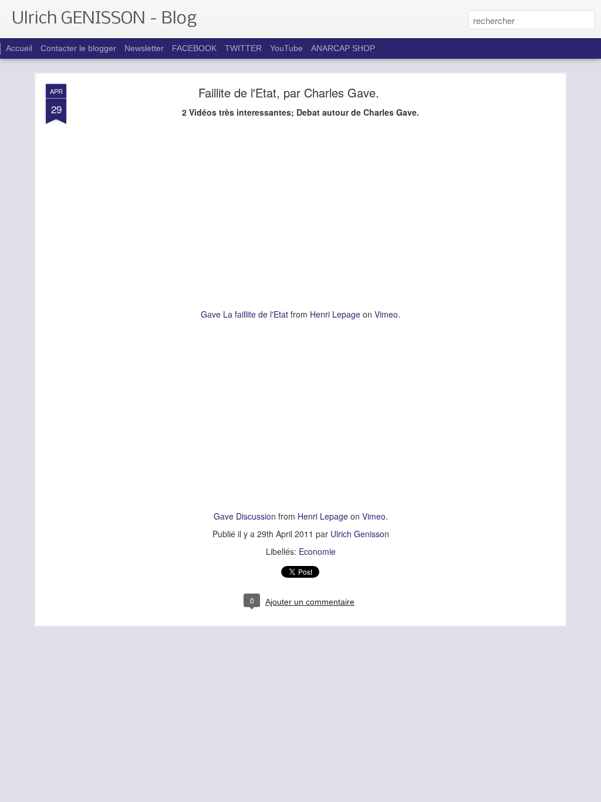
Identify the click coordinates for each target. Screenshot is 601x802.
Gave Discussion (245, 516)
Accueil (19, 48)
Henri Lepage (335, 314)
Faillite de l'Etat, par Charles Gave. (288, 92)
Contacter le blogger (78, 48)
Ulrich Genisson (359, 534)
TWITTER (243, 48)
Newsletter (145, 48)
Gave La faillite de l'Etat (244, 314)
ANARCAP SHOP (343, 48)
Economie (317, 551)
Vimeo (386, 314)
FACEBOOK (194, 48)
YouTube (286, 48)
